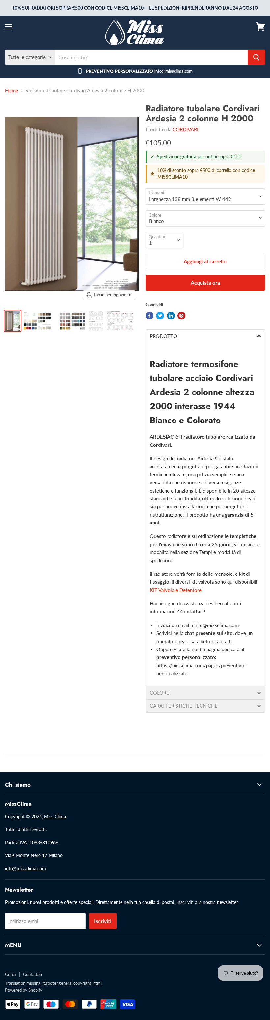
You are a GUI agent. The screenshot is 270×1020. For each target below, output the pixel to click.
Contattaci (32, 974)
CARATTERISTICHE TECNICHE (184, 705)
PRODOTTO (163, 336)
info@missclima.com (216, 625)
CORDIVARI (185, 129)
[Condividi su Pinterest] (181, 315)
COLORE (159, 692)
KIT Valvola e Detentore (176, 590)
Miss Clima (55, 816)
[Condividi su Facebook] (149, 315)
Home (11, 90)
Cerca (10, 974)
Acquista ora (205, 282)
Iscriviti (102, 921)
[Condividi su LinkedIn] (171, 315)
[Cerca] (256, 57)
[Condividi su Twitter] (160, 315)
